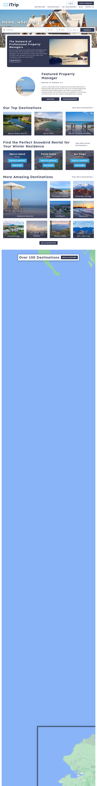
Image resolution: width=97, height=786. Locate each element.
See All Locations (69, 257)
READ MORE (50, 99)
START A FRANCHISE (85, 3)
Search (87, 30)
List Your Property (69, 7)
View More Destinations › (83, 108)
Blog (81, 7)
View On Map (17, 165)
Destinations (40, 7)
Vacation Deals (53, 7)
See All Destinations (48, 243)
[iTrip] (11, 4)
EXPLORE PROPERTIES (70, 99)
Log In (71, 3)
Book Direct (15, 61)
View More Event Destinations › (83, 144)
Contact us (89, 7)
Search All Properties (17, 160)
